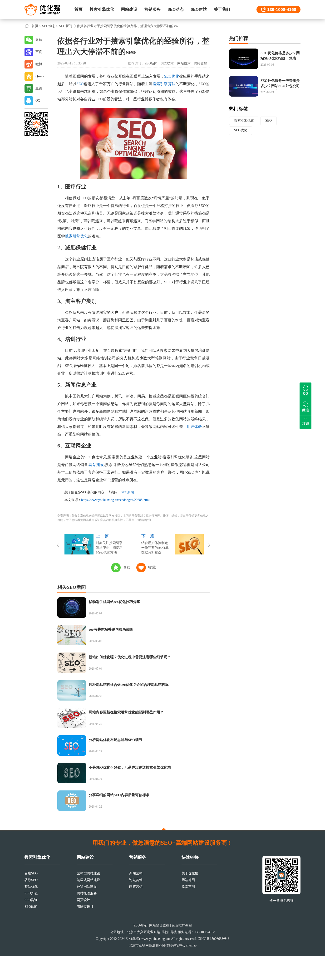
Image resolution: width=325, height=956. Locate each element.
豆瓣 (38, 88)
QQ (37, 100)
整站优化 (31, 886)
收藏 (152, 567)
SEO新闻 (65, 26)
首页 (78, 9)
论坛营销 (136, 880)
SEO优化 (171, 76)
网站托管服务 (87, 893)
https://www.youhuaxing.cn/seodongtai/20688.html (115, 500)
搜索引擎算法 (164, 84)
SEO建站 (199, 9)
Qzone (39, 76)
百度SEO (31, 873)
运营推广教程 (182, 925)
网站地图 (188, 880)
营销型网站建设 (88, 873)
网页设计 (83, 900)
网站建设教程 (159, 925)
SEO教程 (140, 925)
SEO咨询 (31, 900)
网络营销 (200, 63)
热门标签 (238, 108)
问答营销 (136, 886)
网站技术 (184, 63)
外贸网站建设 (87, 886)
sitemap (191, 945)
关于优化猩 (190, 873)
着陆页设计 (85, 906)
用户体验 (194, 427)
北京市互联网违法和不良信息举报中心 (157, 945)
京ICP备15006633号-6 (213, 939)
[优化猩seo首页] (42, 9)
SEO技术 (167, 63)
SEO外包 (31, 893)
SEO (80, 84)
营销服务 (152, 9)
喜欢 (127, 567)
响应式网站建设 (88, 880)
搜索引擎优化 (102, 9)
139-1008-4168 (281, 9)
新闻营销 (136, 873)
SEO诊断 (31, 906)
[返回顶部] (163, 829)
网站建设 (129, 9)
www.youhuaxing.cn (155, 939)
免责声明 (188, 886)
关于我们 (222, 9)
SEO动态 (176, 9)
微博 (38, 64)
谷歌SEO (31, 880)
